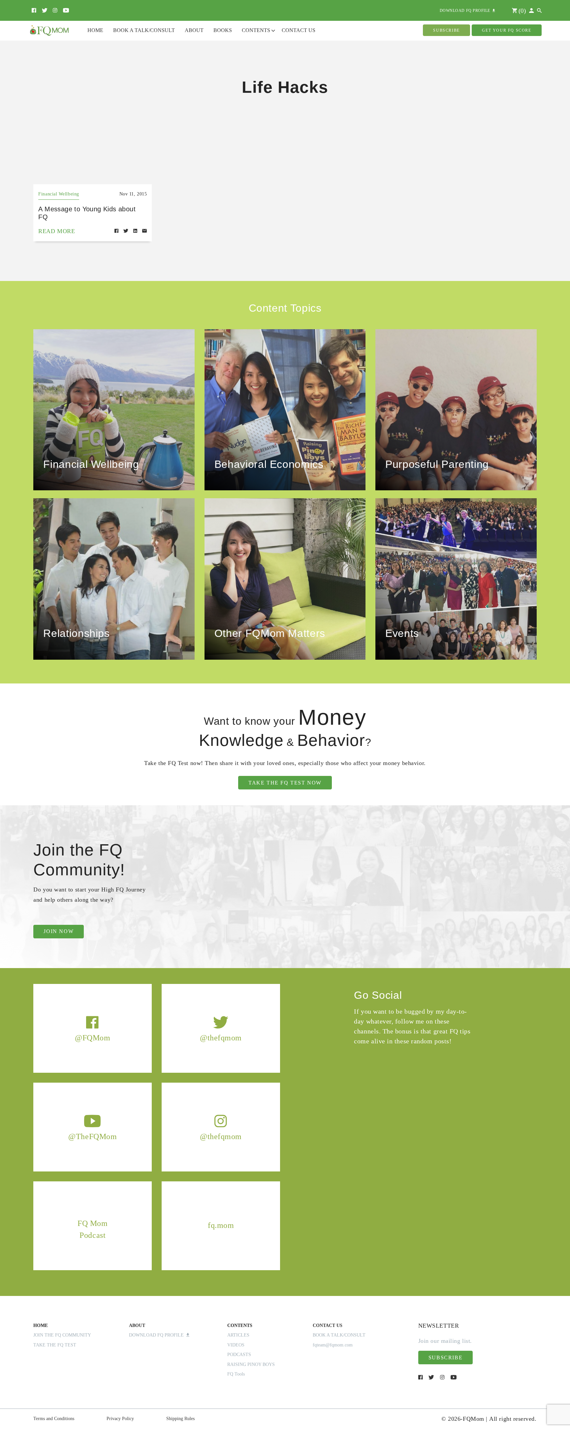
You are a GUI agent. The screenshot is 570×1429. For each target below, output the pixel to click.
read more (56, 231)
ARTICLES (238, 1335)
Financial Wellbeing (58, 194)
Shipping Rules (180, 1418)
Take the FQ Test (54, 1344)
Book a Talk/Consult (144, 30)
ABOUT (137, 1325)
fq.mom (221, 1225)
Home (95, 30)
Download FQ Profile (157, 1335)
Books (222, 30)
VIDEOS (235, 1344)
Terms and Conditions (53, 1418)
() (521, 10)
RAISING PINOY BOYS (251, 1364)
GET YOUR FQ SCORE (506, 30)
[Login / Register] (531, 10)
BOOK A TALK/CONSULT (339, 1335)
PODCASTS (239, 1354)
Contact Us (298, 30)
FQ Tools (236, 1374)
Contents (256, 30)
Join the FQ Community (62, 1335)
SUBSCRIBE (446, 30)
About (194, 30)
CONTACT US (327, 1325)
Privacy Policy (120, 1418)
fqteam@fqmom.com (333, 1344)
